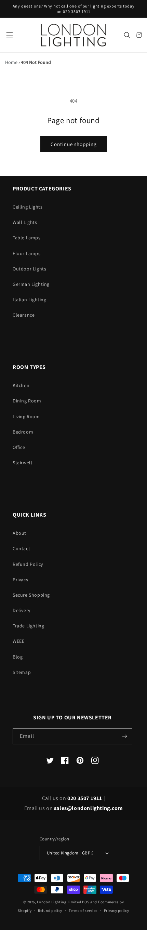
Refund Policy (28, 564)
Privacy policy (116, 910)
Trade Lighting (28, 626)
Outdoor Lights (29, 269)
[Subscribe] (124, 736)
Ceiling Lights (27, 207)
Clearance (24, 315)
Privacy (20, 579)
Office (19, 447)
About (19, 533)
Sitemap (22, 672)
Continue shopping (74, 144)
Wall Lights (25, 222)
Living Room (26, 416)
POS (85, 902)
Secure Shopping (31, 595)
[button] (9, 35)
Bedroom (23, 432)
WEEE (18, 641)
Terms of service (83, 910)
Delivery (21, 610)
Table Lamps (27, 238)
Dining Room (27, 401)
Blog (18, 657)
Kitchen (21, 385)
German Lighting (31, 284)
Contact (21, 548)
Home (11, 62)
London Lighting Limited (59, 902)
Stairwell (22, 463)
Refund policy (50, 910)
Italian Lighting (29, 299)
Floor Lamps (27, 253)
